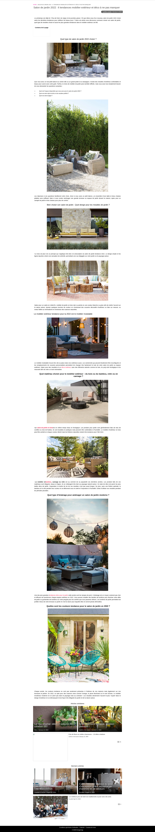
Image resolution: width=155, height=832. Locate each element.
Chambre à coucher (40, 792)
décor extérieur (66, 367)
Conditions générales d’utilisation (68, 827)
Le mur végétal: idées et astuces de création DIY (53, 725)
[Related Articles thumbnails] (50, 747)
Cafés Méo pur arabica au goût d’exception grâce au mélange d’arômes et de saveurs (96, 786)
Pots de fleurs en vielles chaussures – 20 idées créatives (87, 734)
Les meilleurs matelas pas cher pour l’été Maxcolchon (54, 787)
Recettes (81, 792)
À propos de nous (91, 827)
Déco (35, 730)
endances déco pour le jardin (58, 595)
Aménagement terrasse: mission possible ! (96, 725)
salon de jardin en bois (45, 428)
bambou (48, 482)
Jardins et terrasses (84, 730)
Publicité (82, 827)
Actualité (71, 799)
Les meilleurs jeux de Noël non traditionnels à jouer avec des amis (90, 797)
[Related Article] (100, 719)
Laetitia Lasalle (107, 12)
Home (35, 4)
